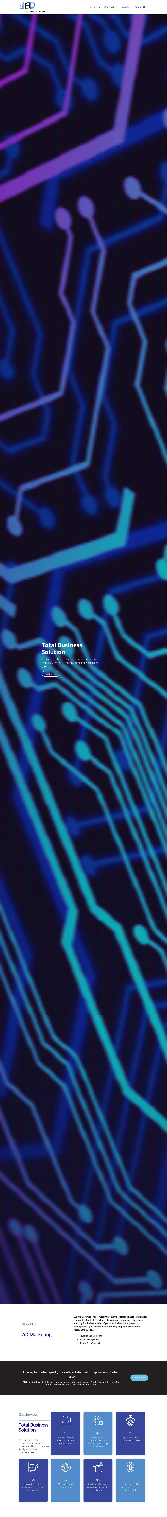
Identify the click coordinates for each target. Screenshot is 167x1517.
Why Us (126, 7)
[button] (81, 1301)
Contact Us (140, 7)
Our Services (110, 7)
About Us (95, 7)
